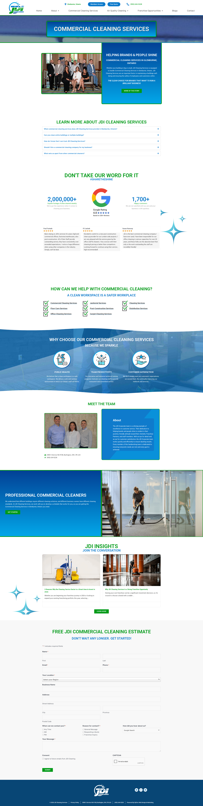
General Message (90, 729)
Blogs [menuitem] (175, 11)
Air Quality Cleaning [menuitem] (116, 11)
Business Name (48, 685)
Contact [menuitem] (191, 11)
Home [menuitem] (39, 11)
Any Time (47, 729)
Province (106, 712)
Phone (106, 665)
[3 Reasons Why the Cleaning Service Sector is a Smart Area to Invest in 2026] (71, 570)
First (44, 661)
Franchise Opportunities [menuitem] (149, 11)
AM (45, 732)
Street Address (48, 704)
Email (45, 665)
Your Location (48, 675)
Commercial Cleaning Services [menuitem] (83, 11)
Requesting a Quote (91, 732)
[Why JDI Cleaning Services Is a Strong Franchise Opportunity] (132, 570)
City (43, 712)
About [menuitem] (54, 11)
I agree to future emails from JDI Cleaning (59, 759)
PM (45, 735)
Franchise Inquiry (90, 735)
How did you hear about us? (134, 726)
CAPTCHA (117, 755)
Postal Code (46, 721)
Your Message (48, 739)
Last (104, 661)
